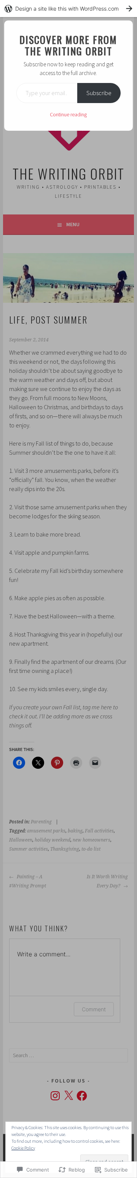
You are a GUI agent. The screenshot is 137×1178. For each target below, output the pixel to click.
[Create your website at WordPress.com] (68, 8)
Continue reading (68, 114)
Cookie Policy (23, 1148)
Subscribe (99, 93)
